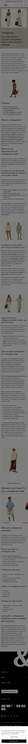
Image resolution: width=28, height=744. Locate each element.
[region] (14, 735)
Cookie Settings (14, 736)
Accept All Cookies (14, 741)
